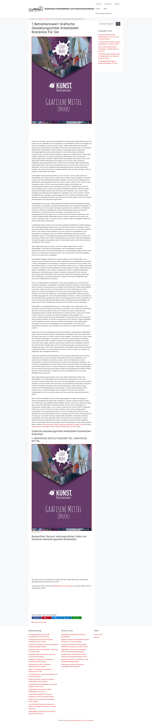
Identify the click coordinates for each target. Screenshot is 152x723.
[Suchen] (118, 24)
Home (36, 19)
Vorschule (98, 4)
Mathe (105, 8)
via (41, 532)
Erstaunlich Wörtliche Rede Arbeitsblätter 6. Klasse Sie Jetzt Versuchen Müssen (108, 37)
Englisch (98, 8)
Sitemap (96, 637)
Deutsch (117, 4)
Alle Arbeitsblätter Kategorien (104, 13)
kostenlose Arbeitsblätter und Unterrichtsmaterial (80, 720)
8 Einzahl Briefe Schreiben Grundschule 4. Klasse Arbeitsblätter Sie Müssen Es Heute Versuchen (42, 706)
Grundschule (108, 4)
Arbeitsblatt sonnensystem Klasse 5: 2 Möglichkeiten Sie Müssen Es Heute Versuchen (109, 56)
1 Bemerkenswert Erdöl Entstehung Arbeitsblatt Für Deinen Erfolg (63, 424)
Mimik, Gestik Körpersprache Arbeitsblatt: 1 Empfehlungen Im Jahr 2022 (108, 49)
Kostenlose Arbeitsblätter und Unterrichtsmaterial (69, 9)
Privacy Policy (98, 634)
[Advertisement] (62, 132)
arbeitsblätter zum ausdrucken (63, 586)
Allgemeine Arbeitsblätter (44, 19)
